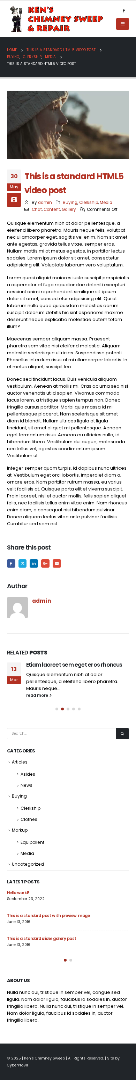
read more (37, 695)
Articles (20, 762)
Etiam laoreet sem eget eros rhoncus (74, 664)
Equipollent (32, 842)
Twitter (22, 563)
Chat (37, 209)
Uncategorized (28, 864)
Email (57, 563)
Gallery (69, 209)
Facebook (11, 563)
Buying (70, 202)
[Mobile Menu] (122, 24)
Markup (20, 830)
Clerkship (88, 202)
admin (45, 202)
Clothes (29, 819)
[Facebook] (124, 10)
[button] (57, 709)
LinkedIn (34, 563)
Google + (45, 563)
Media (106, 202)
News (26, 785)
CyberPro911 (17, 1065)
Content (52, 209)
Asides (28, 774)
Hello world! (18, 893)
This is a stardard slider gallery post (41, 938)
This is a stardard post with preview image (48, 915)
